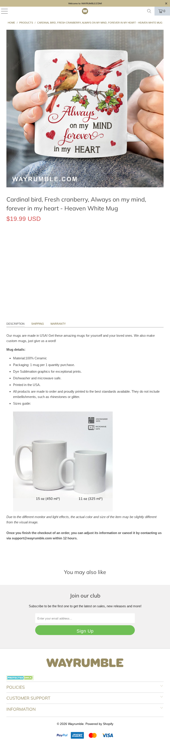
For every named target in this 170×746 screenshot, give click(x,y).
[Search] (149, 11)
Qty (8, 252)
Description (15, 323)
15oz (25, 239)
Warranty (58, 323)
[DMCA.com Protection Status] (20, 679)
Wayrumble (76, 724)
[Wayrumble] (85, 11)
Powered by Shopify (99, 724)
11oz (12, 239)
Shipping (37, 323)
